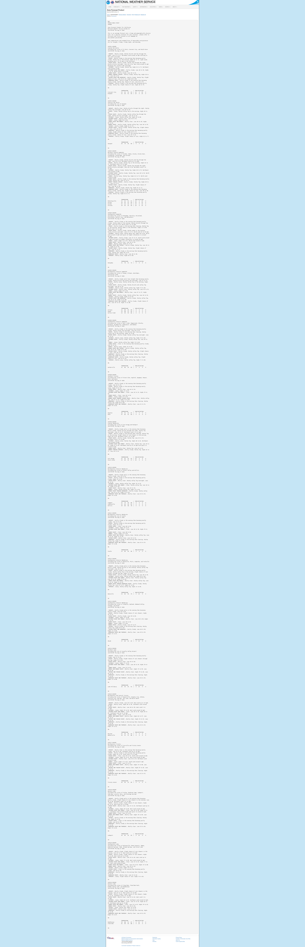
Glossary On (143, 14)
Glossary (154, 941)
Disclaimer (154, 937)
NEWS (160, 6)
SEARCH (167, 6)
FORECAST (116, 6)
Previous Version (122, 14)
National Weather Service (127, 940)
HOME (109, 6)
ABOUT (174, 6)
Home (108, 14)
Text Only (129, 14)
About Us (178, 940)
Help (153, 940)
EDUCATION (153, 6)
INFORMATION (143, 6)
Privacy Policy (179, 937)
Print (133, 14)
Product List (137, 14)
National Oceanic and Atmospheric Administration (132, 938)
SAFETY (135, 6)
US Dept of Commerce (126, 937)
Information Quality (156, 938)
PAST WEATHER (126, 6)
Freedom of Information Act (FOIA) (183, 938)
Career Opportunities (180, 941)
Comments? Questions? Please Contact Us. (131, 945)
